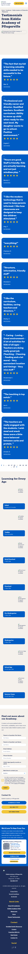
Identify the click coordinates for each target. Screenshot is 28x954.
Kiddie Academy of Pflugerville (20, 10)
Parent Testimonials (14, 917)
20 (20, 465)
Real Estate (14, 935)
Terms (16, 783)
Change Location (15, 859)
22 (26, 465)
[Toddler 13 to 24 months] (22, 519)
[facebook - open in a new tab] (12, 947)
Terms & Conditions (14, 894)
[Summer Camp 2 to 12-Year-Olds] (22, 682)
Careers (14, 929)
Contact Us (14, 938)
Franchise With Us (14, 932)
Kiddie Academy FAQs (14, 908)
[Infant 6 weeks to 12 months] (22, 492)
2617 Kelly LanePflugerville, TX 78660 (15, 844)
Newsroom (14, 911)
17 (11, 465)
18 (14, 465)
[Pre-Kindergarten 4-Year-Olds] (22, 601)
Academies (8, 10)
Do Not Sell (14, 896)
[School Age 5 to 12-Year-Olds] (22, 654)
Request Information (14, 852)
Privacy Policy (14, 891)
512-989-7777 (14, 807)
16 (8, 465)
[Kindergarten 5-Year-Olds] (22, 628)
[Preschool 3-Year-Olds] (22, 573)
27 (14, 467)
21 (23, 465)
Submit (5, 788)
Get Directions (14, 811)
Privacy (22, 783)
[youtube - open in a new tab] (13, 947)
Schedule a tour (14, 802)
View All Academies (14, 906)
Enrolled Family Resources (14, 926)
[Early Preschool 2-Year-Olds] (22, 547)
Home (3, 10)
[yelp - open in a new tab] (15, 947)
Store (14, 914)
